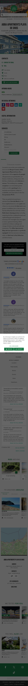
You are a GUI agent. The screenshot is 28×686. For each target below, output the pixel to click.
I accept (19, 349)
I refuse (9, 349)
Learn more (14, 346)
